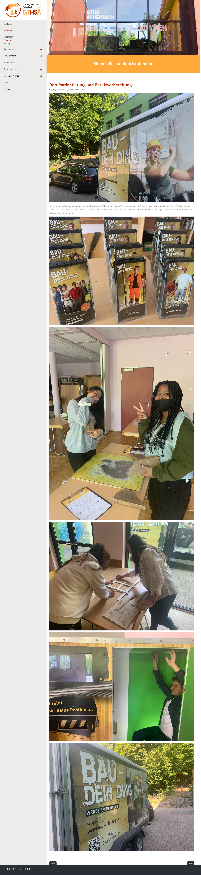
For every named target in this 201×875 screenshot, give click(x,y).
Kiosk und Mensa (11, 75)
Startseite (7, 24)
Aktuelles (7, 30)
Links (5, 82)
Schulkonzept (9, 55)
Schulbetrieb (9, 49)
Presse (6, 43)
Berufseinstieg (10, 69)
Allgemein (8, 36)
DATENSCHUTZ (26, 869)
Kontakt (7, 89)
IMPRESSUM (10, 869)
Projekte (7, 40)
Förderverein (9, 62)
